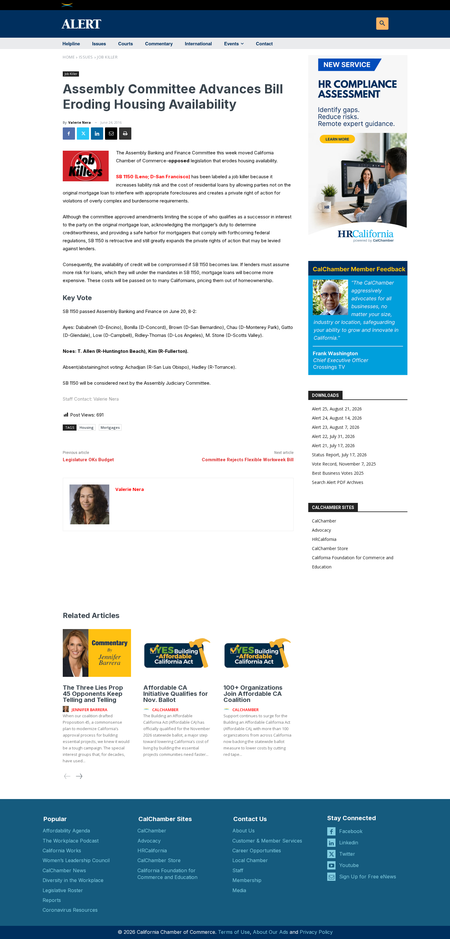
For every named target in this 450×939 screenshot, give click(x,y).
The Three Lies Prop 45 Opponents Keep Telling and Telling (93, 693)
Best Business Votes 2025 (338, 473)
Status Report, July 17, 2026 (339, 455)
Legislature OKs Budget (88, 459)
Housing (87, 427)
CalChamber (324, 521)
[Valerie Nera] (89, 504)
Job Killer (107, 57)
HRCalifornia (324, 539)
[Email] (111, 133)
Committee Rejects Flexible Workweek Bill (248, 459)
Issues (86, 57)
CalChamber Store (330, 548)
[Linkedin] (97, 133)
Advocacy (321, 530)
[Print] (125, 133)
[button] (382, 23)
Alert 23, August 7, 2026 (335, 427)
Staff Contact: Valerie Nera (91, 399)
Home (69, 57)
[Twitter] (83, 133)
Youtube (349, 865)
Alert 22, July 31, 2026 (333, 436)
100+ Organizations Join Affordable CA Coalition (253, 693)
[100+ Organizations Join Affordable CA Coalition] (257, 653)
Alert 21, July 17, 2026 (333, 445)
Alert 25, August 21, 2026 (337, 409)
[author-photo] (67, 709)
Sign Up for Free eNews (367, 876)
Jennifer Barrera (89, 709)
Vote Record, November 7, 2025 (344, 464)
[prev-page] (67, 776)
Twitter (347, 854)
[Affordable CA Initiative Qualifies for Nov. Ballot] (177, 653)
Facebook (350, 831)
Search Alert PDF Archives (337, 482)
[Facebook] (69, 133)
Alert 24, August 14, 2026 (337, 418)
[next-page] (79, 776)
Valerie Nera (79, 122)
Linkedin (348, 842)
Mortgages (110, 427)
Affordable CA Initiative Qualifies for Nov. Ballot (175, 693)
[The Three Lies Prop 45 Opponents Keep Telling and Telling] (97, 653)
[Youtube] (331, 865)
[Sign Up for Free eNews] (331, 877)
